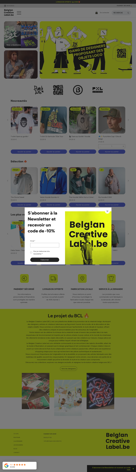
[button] (107, 211)
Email (32, 241)
